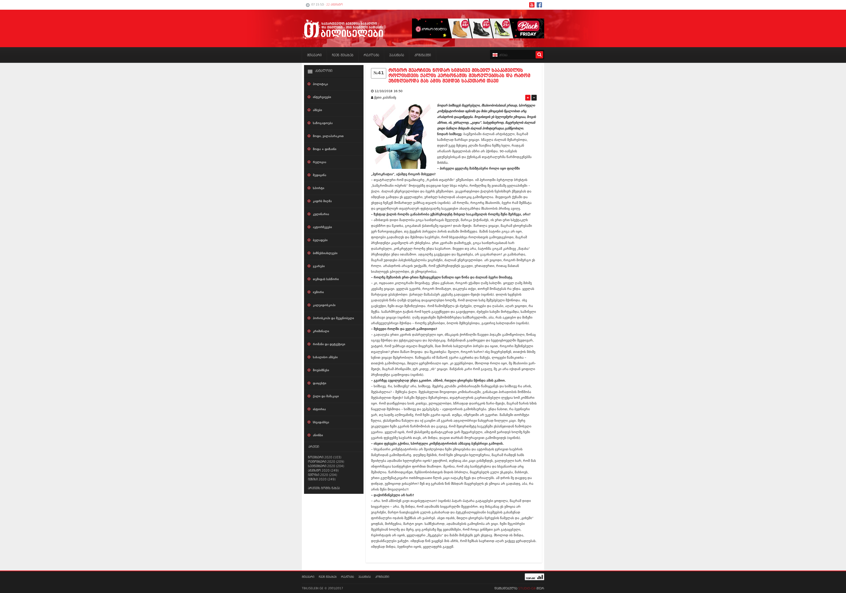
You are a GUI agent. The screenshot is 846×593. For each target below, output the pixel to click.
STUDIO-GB (527, 588)
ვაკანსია (364, 577)
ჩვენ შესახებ (328, 577)
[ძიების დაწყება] (539, 54)
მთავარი (308, 577)
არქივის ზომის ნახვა (324, 488)
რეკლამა (347, 577)
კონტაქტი (382, 577)
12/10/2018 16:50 (389, 91)
